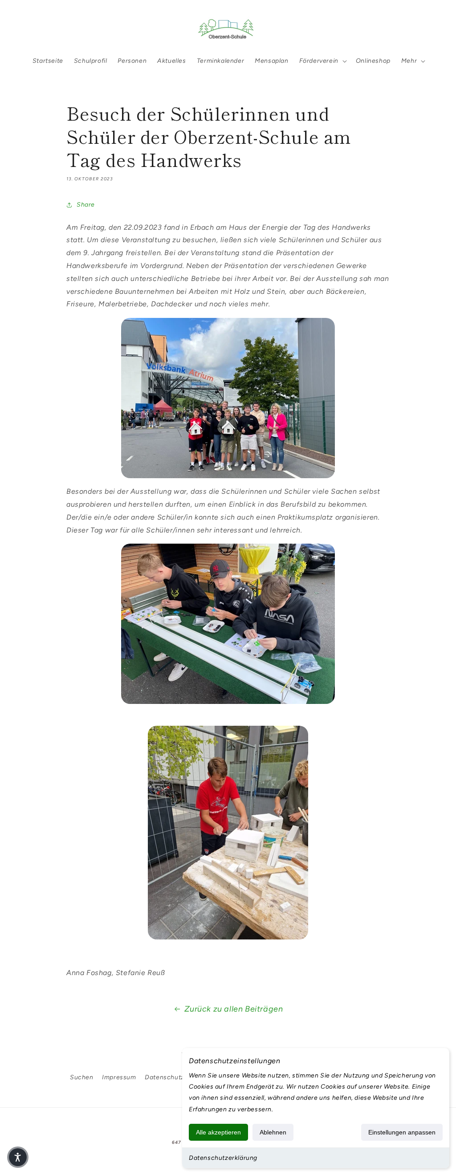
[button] (32, 28)
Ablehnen (273, 1132)
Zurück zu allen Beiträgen (233, 1009)
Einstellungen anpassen (402, 1132)
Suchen (82, 1077)
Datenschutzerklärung (223, 1158)
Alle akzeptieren (218, 1132)
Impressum (119, 1077)
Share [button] (86, 204)
